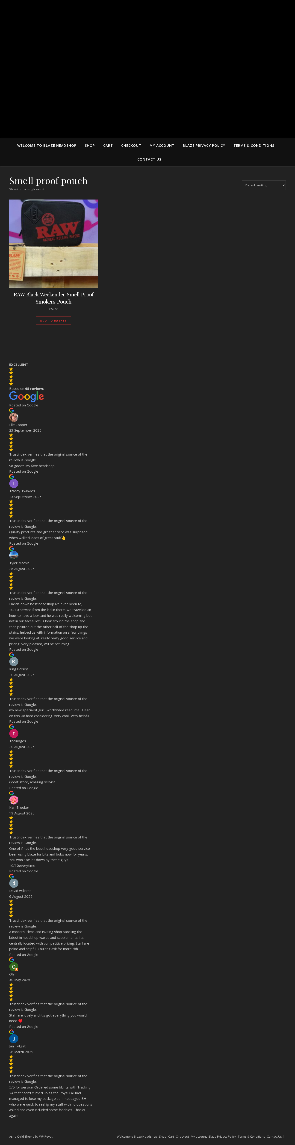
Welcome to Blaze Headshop (47, 145)
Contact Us (149, 159)
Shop (90, 145)
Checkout (131, 145)
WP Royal (45, 1136)
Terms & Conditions (253, 145)
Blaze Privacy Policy (204, 145)
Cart (108, 145)
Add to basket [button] (53, 320)
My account (162, 145)
